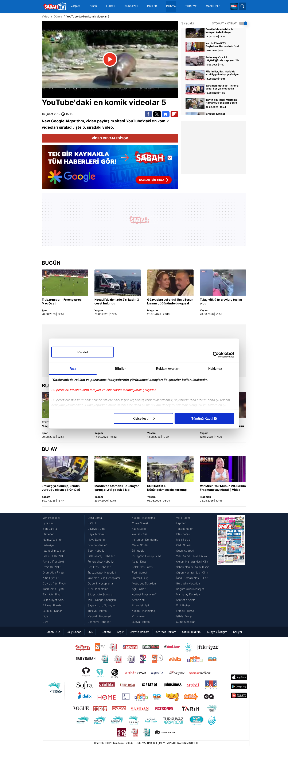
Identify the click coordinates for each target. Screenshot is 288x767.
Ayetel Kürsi (139, 534)
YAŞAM (75, 6)
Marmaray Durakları (188, 594)
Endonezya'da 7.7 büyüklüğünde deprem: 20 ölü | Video (222, 59)
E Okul (92, 523)
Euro (45, 621)
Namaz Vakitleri (52, 539)
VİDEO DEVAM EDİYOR (110, 138)
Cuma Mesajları (185, 621)
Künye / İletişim (217, 632)
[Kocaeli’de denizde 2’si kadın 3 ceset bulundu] (117, 282)
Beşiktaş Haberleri (99, 567)
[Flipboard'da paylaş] (174, 114)
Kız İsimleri (138, 616)
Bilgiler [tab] (120, 368)
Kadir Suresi (183, 545)
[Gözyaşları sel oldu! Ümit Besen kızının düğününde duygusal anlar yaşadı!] (170, 282)
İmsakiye (48, 545)
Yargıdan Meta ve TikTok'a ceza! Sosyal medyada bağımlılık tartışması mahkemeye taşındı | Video (223, 87)
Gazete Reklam (139, 632)
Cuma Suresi (140, 523)
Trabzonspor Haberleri (102, 572)
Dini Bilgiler (183, 605)
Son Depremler (97, 545)
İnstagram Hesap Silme (146, 556)
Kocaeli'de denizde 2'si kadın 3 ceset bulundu (116, 301)
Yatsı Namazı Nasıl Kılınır (191, 556)
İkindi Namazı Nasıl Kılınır (191, 578)
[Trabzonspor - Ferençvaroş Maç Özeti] (65, 282)
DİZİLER (152, 6)
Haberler (48, 534)
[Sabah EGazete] (231, 569)
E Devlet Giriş (96, 528)
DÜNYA (171, 6)
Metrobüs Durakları (144, 583)
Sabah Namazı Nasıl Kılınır (192, 567)
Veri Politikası (51, 517)
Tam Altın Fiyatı (52, 594)
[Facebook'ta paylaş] (148, 114)
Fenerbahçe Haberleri (101, 561)
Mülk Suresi (183, 539)
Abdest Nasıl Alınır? (144, 594)
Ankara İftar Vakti (53, 561)
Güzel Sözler (140, 545)
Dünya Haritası (141, 621)
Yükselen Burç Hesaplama (104, 578)
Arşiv (120, 632)
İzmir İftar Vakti (52, 567)
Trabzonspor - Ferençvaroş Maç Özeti (62, 301)
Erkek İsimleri (140, 605)
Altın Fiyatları (51, 578)
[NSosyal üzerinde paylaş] (166, 114)
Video (45, 16)
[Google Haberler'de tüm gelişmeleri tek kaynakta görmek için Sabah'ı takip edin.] (110, 169)
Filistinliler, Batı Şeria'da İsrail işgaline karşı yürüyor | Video (222, 73)
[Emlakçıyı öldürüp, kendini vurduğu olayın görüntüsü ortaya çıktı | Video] (65, 469)
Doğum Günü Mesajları (190, 589)
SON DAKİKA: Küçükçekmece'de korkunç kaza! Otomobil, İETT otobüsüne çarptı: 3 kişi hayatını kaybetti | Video (167, 488)
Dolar (46, 616)
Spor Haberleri (97, 550)
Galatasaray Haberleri (101, 556)
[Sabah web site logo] (234, 6)
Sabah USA (53, 632)
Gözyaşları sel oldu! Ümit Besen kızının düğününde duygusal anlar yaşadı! (170, 302)
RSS (90, 632)
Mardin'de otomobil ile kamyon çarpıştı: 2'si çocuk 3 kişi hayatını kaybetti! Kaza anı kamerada (117, 488)
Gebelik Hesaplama (100, 583)
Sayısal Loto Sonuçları (102, 605)
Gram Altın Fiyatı (53, 572)
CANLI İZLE (213, 6)
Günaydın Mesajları (188, 583)
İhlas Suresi (183, 534)
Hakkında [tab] (215, 368)
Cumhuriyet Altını (53, 600)
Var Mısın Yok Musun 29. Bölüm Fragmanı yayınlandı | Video (223, 487)
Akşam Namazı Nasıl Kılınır (192, 561)
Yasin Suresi (139, 528)
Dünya (58, 16)
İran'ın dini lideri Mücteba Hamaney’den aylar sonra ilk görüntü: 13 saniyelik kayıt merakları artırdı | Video (221, 101)
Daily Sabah (73, 632)
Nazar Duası (139, 561)
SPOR (93, 6)
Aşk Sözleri (139, 589)
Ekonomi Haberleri (99, 621)
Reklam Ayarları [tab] (167, 368)
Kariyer (237, 632)
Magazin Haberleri (99, 616)
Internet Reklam (165, 632)
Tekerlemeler (184, 528)
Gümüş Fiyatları (52, 610)
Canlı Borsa (95, 517)
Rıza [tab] (73, 368)
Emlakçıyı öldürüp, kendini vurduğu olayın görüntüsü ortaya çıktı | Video (61, 488)
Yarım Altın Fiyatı (53, 589)
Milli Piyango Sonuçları (102, 600)
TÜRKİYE (191, 6)
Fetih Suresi (139, 572)
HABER (110, 6)
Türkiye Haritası (97, 610)
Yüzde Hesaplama (143, 517)
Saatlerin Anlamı (186, 600)
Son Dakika (50, 528)
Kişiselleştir (141, 418)
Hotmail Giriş (140, 578)
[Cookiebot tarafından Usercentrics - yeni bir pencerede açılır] (215, 355)
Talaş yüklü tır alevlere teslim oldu (221, 301)
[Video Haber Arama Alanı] (242, 6)
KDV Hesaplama (98, 589)
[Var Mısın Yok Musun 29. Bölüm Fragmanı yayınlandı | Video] (223, 469)
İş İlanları (48, 523)
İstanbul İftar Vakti (54, 556)
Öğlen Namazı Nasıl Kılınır (192, 572)
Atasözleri (138, 600)
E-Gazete (104, 632)
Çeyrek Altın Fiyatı (54, 583)
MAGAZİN (131, 6)
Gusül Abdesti (185, 550)
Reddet (82, 352)
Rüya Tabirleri (96, 534)
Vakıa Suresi (183, 517)
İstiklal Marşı (184, 616)
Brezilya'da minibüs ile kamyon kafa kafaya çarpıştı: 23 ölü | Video (220, 31)
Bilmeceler (138, 550)
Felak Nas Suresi (142, 567)
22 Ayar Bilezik (52, 605)
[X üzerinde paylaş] (157, 114)
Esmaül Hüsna (185, 610)
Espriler (181, 523)
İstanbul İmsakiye (54, 550)
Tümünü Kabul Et (204, 418)
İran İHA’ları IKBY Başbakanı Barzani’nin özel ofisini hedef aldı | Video (222, 45)
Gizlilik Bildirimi (191, 632)
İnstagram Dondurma (145, 539)
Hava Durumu (96, 539)
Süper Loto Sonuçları (101, 594)
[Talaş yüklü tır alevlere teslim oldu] (223, 282)
